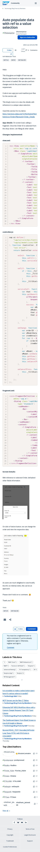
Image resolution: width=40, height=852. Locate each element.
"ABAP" (5, 666)
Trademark (10, 841)
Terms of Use (30, 829)
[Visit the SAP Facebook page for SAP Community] (14, 822)
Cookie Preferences (10, 847)
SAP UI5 (6, 611)
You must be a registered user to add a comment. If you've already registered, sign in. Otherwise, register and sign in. (19, 639)
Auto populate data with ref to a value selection (18, 23)
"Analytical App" (8, 673)
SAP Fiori (6, 60)
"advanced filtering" (9, 669)
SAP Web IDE (22, 60)
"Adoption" (31, 666)
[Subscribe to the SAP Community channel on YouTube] (22, 822)
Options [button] (19, 41)
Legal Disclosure (30, 835)
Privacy (9, 829)
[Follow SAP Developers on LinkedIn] (26, 822)
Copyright (10, 835)
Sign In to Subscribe (27, 37)
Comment (10, 647)
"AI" (34, 669)
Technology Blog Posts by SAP (16, 726)
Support (30, 841)
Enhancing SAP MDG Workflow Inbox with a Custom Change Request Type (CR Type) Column (19, 710)
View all (5, 811)
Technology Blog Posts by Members (14, 8)
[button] (11, 54)
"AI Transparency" (24, 669)
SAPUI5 (13, 60)
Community (15, 3)
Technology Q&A (10, 696)
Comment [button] (32, 629)
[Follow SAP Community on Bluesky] (18, 822)
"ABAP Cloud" (12, 662)
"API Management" (9, 677)
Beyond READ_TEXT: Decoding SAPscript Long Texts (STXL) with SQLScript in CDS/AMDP (18, 733)
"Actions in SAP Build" (17, 666)
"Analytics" (20, 673)
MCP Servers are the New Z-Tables (16, 700)
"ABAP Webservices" (25, 662)
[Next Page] (21, 680)
